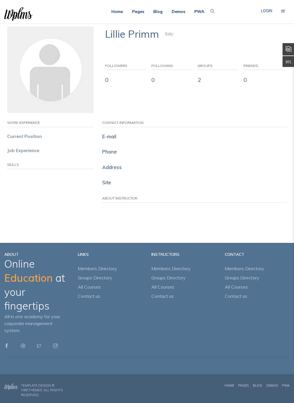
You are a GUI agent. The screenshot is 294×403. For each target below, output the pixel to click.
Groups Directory (95, 278)
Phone (109, 152)
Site (106, 182)
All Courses (89, 287)
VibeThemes (31, 390)
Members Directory (97, 268)
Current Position (24, 136)
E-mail (109, 136)
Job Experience (23, 150)
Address (112, 167)
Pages (243, 385)
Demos (272, 385)
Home (229, 385)
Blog (257, 385)
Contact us (89, 296)
